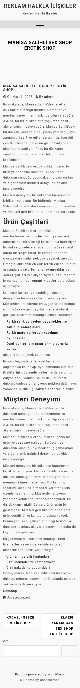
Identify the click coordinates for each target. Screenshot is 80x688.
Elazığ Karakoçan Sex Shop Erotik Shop (61, 626)
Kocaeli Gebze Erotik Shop (20, 620)
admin (49, 97)
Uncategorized (18, 597)
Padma (28, 680)
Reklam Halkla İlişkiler (40, 6)
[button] (40, 24)
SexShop (10, 591)
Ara (6, 641)
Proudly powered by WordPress (40, 674)
